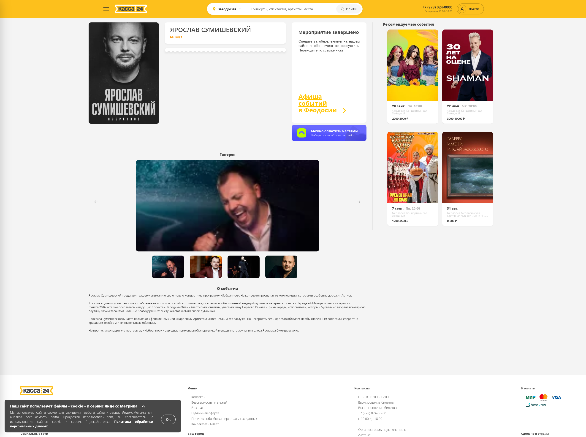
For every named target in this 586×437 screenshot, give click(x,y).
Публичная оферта (205, 413)
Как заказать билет (205, 424)
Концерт (176, 36)
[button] (361, 202)
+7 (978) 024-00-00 (372, 413)
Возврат (197, 407)
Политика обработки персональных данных (224, 418)
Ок (168, 419)
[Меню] (106, 9)
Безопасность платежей (209, 402)
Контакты (198, 397)
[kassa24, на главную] (131, 9)
